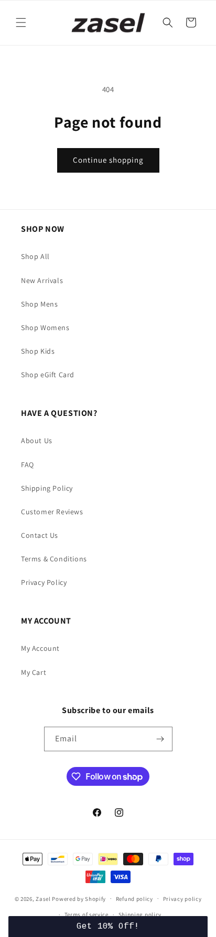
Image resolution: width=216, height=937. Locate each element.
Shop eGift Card (47, 374)
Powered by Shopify (79, 898)
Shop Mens (39, 304)
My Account (40, 648)
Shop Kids (38, 351)
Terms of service (86, 914)
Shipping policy (140, 914)
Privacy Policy (44, 582)
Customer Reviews (52, 511)
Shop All (35, 256)
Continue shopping (108, 160)
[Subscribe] (160, 739)
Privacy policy (182, 898)
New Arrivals (42, 280)
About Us (36, 440)
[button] (21, 22)
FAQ (27, 464)
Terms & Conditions (54, 558)
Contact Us (39, 535)
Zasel (43, 898)
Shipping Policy (47, 488)
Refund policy (134, 898)
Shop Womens (45, 327)
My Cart (33, 672)
